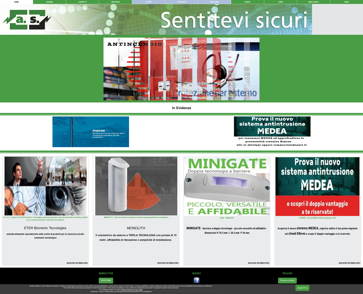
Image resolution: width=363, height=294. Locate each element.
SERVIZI (247, 2)
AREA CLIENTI (313, 2)
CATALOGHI (181, 2)
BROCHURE (214, 2)
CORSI (280, 2)
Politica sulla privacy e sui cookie (132, 289)
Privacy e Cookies (287, 280)
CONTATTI (82, 2)
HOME (16, 2)
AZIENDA (49, 2)
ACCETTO (302, 287)
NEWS (346, 2)
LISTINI (148, 2)
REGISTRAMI (106, 280)
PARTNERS (115, 2)
